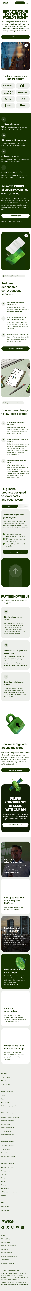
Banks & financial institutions (10, 1117)
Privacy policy (5, 1239)
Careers (3, 1181)
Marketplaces (5, 1124)
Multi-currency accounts (8, 1106)
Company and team (7, 1167)
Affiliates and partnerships (9, 1192)
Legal (3, 1235)
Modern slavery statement (9, 1256)
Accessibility (5, 1260)
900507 (23, 1277)
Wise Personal (5, 1077)
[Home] (6, 2)
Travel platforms (6, 1131)
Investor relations (6, 1185)
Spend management (13, 471)
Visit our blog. (15, 909)
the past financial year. (11, 984)
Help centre (5, 1206)
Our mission (5, 1188)
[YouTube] (17, 1227)
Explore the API (6, 1153)
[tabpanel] (15, 548)
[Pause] (26, 45)
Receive (3, 1099)
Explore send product (15, 552)
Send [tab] (9, 506)
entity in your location (21, 1284)
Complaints (4, 1249)
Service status (5, 1210)
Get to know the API (15, 825)
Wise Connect (5, 1149)
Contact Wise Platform (8, 1156)
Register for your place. (11, 872)
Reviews (4, 1195)
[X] (7, 1227)
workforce (20, 473)
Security (4, 1174)
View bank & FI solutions (15, 348)
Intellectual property (7, 1263)
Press (3, 1178)
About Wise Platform (7, 1146)
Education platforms (7, 1120)
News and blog (6, 1171)
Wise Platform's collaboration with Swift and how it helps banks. (14, 1057)
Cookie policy (5, 1242)
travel (21, 471)
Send (3, 1095)
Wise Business (5, 1081)
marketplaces (12, 473)
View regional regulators (15, 770)
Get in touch (19, 3)
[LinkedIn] (22, 1227)
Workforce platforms (7, 1134)
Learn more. (16, 1022)
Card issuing (5, 1102)
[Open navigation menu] (27, 3)
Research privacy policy (8, 1246)
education (26, 471)
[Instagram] (12, 1227)
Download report (15, 216)
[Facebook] (2, 1227)
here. (5, 947)
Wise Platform (5, 1084)
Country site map (6, 1253)
